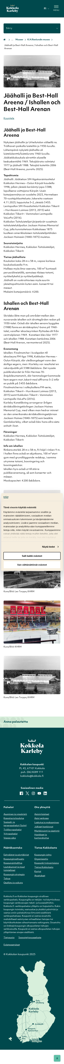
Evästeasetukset (12, 945)
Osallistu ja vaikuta (13, 883)
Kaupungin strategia (14, 875)
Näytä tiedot (48, 546)
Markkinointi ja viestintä (46, 831)
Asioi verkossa (41, 818)
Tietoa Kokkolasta (43, 867)
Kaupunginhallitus (13, 863)
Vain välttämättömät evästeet (32, 564)
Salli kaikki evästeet (32, 556)
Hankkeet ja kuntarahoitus (41, 836)
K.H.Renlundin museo (38, 40)
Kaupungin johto (42, 855)
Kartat (37, 872)
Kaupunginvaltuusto (14, 859)
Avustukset (39, 876)
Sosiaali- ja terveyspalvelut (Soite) (15, 824)
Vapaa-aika (10, 838)
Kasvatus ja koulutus (14, 818)
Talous (7, 879)
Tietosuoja (9, 938)
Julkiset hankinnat (43, 827)
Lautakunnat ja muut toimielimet (14, 868)
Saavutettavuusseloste (29, 938)
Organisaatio (41, 859)
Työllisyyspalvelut (13, 830)
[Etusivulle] (12, 8)
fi (45, 9)
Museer (19, 40)
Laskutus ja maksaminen (46, 823)
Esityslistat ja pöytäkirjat (16, 855)
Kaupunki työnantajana (46, 863)
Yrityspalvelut (11, 834)
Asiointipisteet (41, 814)
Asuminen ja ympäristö (15, 814)
